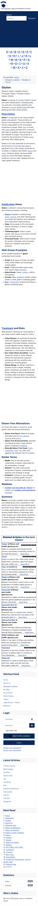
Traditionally (14, 282)
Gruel (4, 557)
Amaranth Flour (8, 605)
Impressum (9, 818)
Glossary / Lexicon (10, 686)
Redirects (7, 706)
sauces (30, 151)
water (7, 130)
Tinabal (8, 820)
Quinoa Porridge (8, 620)
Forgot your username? (12, 750)
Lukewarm (10, 850)
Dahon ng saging (12, 842)
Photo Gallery (8, 696)
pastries (13, 217)
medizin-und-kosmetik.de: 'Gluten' (18, 488)
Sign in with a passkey (21, 736)
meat (16, 450)
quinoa (18, 438)
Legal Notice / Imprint (11, 702)
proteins (21, 100)
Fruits (30, 448)
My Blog (6, 689)
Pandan (8, 840)
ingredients (23, 446)
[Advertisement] (19, 34)
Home (5, 680)
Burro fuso (10, 855)
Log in (19, 743)
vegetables (9, 450)
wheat (33, 100)
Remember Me (11, 731)
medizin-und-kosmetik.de (25, 490)
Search (9, 15)
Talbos (7, 835)
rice (20, 436)
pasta (31, 137)
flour (24, 127)
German (8, 493)
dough (13, 107)
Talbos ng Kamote (12, 830)
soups (4, 153)
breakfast (20, 277)
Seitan (4, 544)
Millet (4, 635)
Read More (25, 554)
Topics (5, 699)
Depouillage (10, 857)
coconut (8, 438)
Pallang (9, 838)
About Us (8, 823)
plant (24, 475)
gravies (17, 234)
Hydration (6, 648)
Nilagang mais (10, 825)
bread (24, 107)
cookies (25, 272)
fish (20, 450)
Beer (7, 282)
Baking (7, 214)
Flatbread (6, 658)
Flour (4, 567)
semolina (23, 270)
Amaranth (6, 590)
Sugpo (7, 816)
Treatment (7, 328)
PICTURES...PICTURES (14, 847)
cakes (7, 217)
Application (8, 204)
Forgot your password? (12, 748)
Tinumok (9, 852)
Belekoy (9, 845)
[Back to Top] (34, 903)
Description (8, 114)
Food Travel (7, 693)
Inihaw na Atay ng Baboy (14, 833)
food (16, 146)
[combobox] (16, 18)
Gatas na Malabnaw (12, 828)
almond (26, 436)
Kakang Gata (11, 864)
